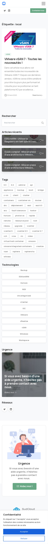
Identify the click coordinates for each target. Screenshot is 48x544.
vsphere (16, 251)
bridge (41, 190)
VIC (24, 308)
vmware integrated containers (18, 246)
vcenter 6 (8, 231)
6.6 (12, 185)
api (31, 185)
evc (5, 210)
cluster (26, 195)
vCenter (24, 302)
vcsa (14, 236)
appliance (8, 190)
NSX (24, 289)
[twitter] (5, 10)
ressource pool (22, 220)
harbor (33, 210)
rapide (32, 215)
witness (7, 256)
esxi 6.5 (39, 205)
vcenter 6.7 (37, 231)
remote (7, 220)
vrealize (40, 246)
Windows (24, 334)
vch (5, 236)
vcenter (30, 226)
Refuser (24, 538)
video (30, 236)
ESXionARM (24, 276)
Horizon (24, 283)
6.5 (5, 185)
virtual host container (14, 241)
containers (9, 200)
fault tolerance (19, 210)
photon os (19, 215)
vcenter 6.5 (22, 231)
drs (5, 205)
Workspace (24, 340)
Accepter (24, 531)
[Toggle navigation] (43, 3)
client (15, 195)
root (35, 220)
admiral (21, 185)
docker (38, 200)
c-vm (6, 195)
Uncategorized (24, 295)
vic (21, 236)
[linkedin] (9, 10)
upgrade (18, 226)
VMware (24, 315)
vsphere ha (29, 251)
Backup (24, 270)
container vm (24, 200)
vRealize (24, 321)
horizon (7, 215)
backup (20, 190)
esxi (29, 205)
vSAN (24, 327)
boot (31, 190)
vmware (31, 241)
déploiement (17, 205)
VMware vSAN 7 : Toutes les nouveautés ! (23, 61)
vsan (6, 251)
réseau (7, 226)
